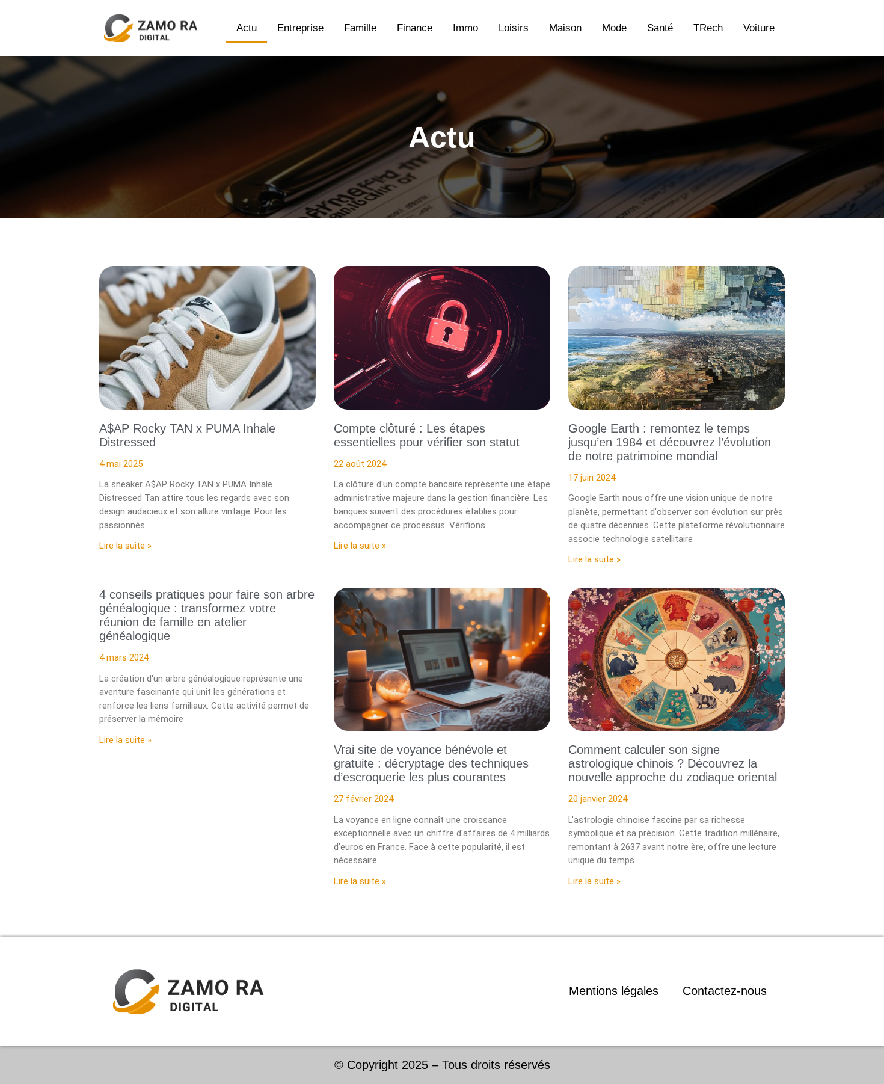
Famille (360, 28)
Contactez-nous (725, 990)
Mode (614, 28)
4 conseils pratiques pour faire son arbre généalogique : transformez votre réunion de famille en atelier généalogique (207, 615)
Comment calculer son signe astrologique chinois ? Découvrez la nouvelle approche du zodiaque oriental (672, 763)
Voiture (759, 28)
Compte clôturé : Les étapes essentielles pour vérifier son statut (427, 435)
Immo (465, 28)
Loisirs (514, 28)
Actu (246, 28)
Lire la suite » (125, 545)
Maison (565, 28)
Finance (414, 28)
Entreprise (300, 28)
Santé (660, 28)
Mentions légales (613, 990)
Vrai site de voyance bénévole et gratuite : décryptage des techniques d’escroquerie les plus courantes (431, 763)
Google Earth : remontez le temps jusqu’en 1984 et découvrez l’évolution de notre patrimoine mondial (669, 442)
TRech (708, 28)
